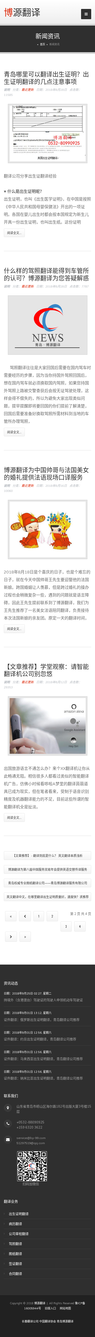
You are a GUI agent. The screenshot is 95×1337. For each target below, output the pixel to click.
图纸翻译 (15, 1254)
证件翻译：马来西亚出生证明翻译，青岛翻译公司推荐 (43, 1059)
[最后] (25, 937)
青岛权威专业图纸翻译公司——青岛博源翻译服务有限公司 (47, 883)
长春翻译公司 (30, 1321)
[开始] (10, 916)
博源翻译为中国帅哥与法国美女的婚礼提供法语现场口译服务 (46, 473)
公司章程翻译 (19, 1234)
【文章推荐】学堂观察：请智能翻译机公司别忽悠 (46, 669)
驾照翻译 (15, 1244)
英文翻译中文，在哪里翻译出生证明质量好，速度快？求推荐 (48, 896)
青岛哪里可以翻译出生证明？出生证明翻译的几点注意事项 (46, 77)
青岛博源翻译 (65, 1321)
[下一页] (11, 937)
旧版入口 (50, 1308)
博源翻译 (22, 12)
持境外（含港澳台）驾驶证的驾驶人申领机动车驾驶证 (43, 1000)
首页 (42, 44)
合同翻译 (15, 1274)
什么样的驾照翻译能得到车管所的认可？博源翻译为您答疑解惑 (46, 274)
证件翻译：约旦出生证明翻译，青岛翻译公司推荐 (40, 1039)
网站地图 (65, 1308)
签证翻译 (15, 1264)
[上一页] (25, 916)
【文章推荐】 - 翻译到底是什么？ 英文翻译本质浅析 (47, 855)
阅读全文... (14, 232)
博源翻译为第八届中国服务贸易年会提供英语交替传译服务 (47, 869)
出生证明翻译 (19, 1214)
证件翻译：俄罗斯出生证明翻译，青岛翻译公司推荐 (42, 1020)
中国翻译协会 (47, 1321)
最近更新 (28, 90)
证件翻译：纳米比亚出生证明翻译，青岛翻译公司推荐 (43, 1078)
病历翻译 (15, 1224)
